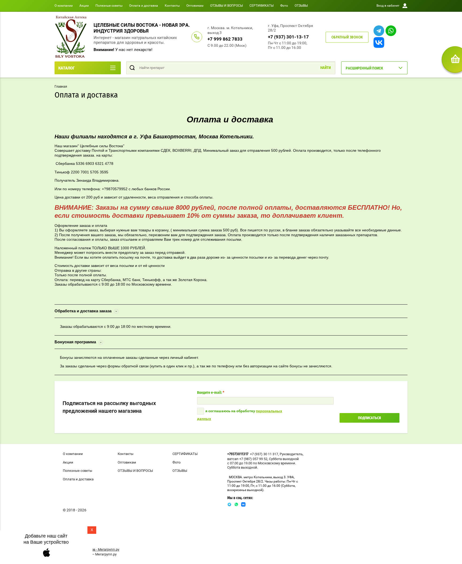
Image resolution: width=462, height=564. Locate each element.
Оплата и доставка (143, 5)
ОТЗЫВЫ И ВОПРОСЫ (226, 5)
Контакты (172, 5)
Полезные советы (108, 5)
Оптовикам (194, 5)
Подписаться (369, 418)
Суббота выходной (284, 459)
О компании (64, 5)
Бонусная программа (76, 342)
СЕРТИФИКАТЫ (261, 5)
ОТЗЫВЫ (301, 5)
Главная (61, 86)
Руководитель (291, 454)
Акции (84, 5)
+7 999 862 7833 (224, 39)
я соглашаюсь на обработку (239, 415)
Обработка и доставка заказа (84, 311)
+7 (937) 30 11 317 (264, 454)
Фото (284, 5)
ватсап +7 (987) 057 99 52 (247, 459)
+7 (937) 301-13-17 (288, 37)
